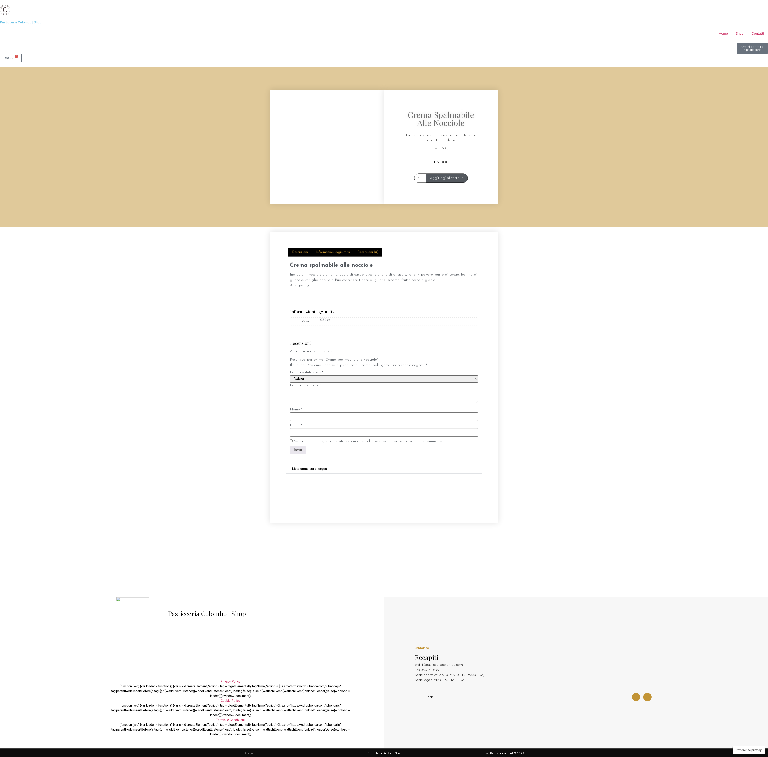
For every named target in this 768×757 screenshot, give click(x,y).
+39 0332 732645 (427, 670)
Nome (296, 409)
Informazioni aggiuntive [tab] (333, 252)
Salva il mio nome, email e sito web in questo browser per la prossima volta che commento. (368, 441)
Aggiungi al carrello (447, 178)
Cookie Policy (230, 701)
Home (723, 33)
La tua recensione (306, 385)
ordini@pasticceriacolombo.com (439, 665)
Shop (740, 33)
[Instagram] (647, 697)
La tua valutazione (306, 372)
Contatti (758, 33)
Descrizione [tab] (300, 252)
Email (296, 425)
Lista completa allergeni (310, 469)
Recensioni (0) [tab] (368, 252)
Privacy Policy (230, 681)
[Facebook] (636, 697)
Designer (249, 753)
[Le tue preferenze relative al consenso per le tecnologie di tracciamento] (749, 750)
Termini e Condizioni (230, 720)
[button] (384, 469)
